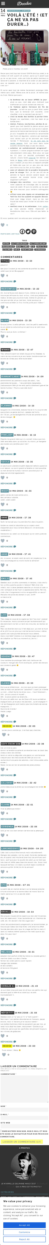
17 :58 (27, 615)
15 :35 (30, 462)
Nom (4, 1106)
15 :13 (33, 435)
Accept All (24, 1225)
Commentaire (8, 1074)
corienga (7, 826)
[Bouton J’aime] (3, 225)
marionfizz (8, 289)
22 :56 (34, 826)
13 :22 (36, 289)
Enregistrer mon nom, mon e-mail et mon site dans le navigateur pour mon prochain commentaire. (24, 1134)
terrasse (40, 249)
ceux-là (32, 158)
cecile (5, 462)
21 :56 (34, 1013)
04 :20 (39, 848)
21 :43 (34, 986)
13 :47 (30, 350)
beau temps (22, 246)
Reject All (24, 1239)
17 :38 (28, 517)
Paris (16, 249)
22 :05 (32, 726)
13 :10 (29, 261)
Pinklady (7, 435)
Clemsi (5, 683)
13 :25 (28, 320)
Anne (4, 554)
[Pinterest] (33, 231)
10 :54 (30, 912)
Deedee (24, 3)
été (33, 246)
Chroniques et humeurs (19, 10)
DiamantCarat (10, 376)
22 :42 (33, 783)
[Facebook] (22, 231)
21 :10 (30, 683)
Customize (24, 1232)
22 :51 (30, 805)
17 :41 (28, 554)
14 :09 (40, 376)
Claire (5, 805)
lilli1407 (7, 783)
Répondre (7, 281)
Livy (4, 615)
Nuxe (20, 160)
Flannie (6, 406)
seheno (6, 656)
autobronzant (19, 243)
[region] (24, 1221)
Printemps (27, 249)
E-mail (5, 1115)
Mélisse (6, 952)
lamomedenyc (10, 848)
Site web (5, 1123)
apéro (6, 243)
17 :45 (29, 578)
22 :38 (41, 744)
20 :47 (31, 656)
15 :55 (28, 491)
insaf (4, 491)
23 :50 (32, 1046)
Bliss (4, 320)
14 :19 (31, 406)
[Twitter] (28, 231)
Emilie (5, 578)
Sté (3, 885)
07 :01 (26, 885)
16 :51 (31, 952)
